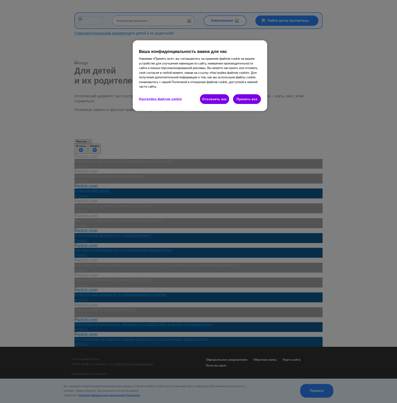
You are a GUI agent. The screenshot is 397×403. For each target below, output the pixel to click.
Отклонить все (214, 99)
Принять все (247, 99)
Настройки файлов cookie (160, 99)
